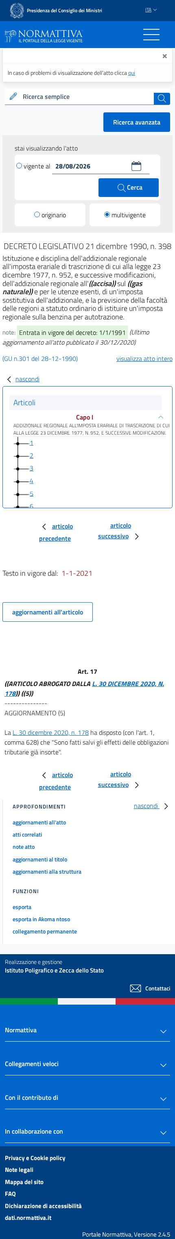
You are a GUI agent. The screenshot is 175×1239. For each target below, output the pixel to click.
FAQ (10, 1193)
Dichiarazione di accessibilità (43, 1206)
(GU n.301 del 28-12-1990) (40, 358)
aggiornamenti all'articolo (47, 612)
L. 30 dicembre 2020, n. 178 (51, 732)
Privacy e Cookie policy (35, 1158)
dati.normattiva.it (28, 1217)
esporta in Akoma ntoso (41, 919)
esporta (22, 906)
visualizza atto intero (144, 358)
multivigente (129, 215)
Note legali (19, 1169)
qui (131, 72)
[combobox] (87, 97)
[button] (136, 166)
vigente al (38, 166)
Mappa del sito (24, 1182)
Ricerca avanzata (136, 122)
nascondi (27, 379)
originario (54, 215)
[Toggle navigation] (151, 34)
